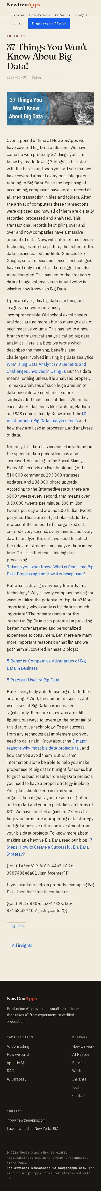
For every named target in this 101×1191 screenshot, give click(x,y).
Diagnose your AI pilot (49, 23)
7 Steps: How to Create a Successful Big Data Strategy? (49, 847)
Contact (17, 23)
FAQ (75, 1087)
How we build (18, 1054)
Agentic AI (15, 1062)
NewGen (23, 4)
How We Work (39, 15)
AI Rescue (62, 15)
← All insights (19, 945)
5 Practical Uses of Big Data (33, 679)
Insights (81, 15)
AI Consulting (18, 1046)
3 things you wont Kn (26, 566)
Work (76, 1070)
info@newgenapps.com (26, 1120)
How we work (83, 1046)
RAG (10, 1070)
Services (18, 15)
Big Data (17, 926)
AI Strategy (16, 1079)
